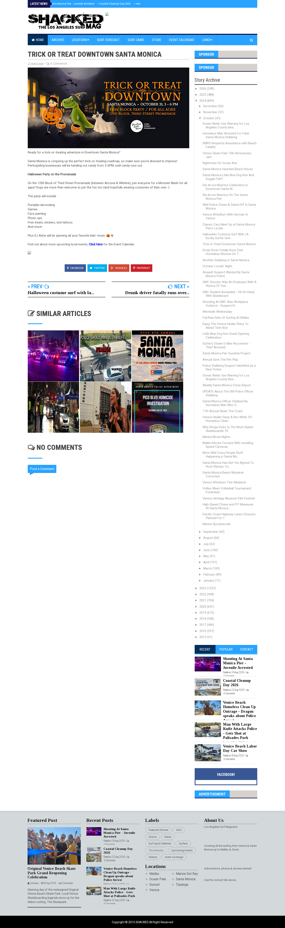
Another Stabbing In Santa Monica (226, 260)
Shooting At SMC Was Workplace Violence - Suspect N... (225, 303)
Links (206, 40)
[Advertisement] (111, 598)
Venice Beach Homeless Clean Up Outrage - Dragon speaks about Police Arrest (239, 711)
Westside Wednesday (217, 312)
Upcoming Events (182, 850)
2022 (203, 594)
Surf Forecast (108, 40)
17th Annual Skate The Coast (223, 411)
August (208, 538)
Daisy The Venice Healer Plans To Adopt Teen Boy (225, 326)
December (210, 106)
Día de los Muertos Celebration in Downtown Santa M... (225, 187)
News (167, 836)
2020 (203, 606)
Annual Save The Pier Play (220, 359)
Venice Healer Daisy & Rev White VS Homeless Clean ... (227, 419)
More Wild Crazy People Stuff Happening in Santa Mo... (223, 454)
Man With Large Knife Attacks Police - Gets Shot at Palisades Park (240, 731)
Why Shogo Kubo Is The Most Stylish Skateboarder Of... (228, 429)
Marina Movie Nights (216, 437)
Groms (153, 836)
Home (39, 40)
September (211, 532)
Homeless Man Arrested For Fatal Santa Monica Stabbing (226, 135)
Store (156, 40)
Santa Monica (185, 879)
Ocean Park (157, 879)
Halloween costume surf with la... (61, 292)
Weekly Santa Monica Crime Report (227, 385)
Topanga (182, 885)
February (209, 574)
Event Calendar (181, 40)
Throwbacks (156, 850)
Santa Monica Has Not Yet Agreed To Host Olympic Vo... (228, 464)
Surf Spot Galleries (160, 843)
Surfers (183, 843)
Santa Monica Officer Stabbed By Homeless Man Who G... (225, 403)
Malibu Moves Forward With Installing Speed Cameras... (228, 445)
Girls (179, 829)
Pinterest (143, 268)
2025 (203, 95)
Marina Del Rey (187, 874)
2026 (203, 88)
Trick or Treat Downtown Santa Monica (229, 244)
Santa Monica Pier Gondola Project (226, 353)
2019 (203, 612)
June (207, 550)
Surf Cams (136, 40)
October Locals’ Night (217, 266)
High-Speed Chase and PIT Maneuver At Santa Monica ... (228, 506)
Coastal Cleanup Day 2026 (114, 3)
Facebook (77, 268)
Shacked (142, 922)
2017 (203, 625)
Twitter (99, 268)
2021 (203, 600)
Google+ (121, 268)
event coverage (174, 857)
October (209, 118)
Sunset (154, 885)
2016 (203, 631)
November (210, 112)
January (209, 580)
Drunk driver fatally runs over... (157, 292)
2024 (203, 101)
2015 (203, 637)
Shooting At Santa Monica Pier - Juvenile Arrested (63, 3)
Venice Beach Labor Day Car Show (240, 748)
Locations (79, 40)
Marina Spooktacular (217, 524)
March (208, 568)
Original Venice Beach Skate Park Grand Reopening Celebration (52, 873)
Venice (154, 890)
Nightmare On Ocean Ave (220, 163)
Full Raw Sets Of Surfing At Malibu (226, 318)
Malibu (154, 874)
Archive (58, 40)
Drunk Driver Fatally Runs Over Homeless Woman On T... (223, 252)
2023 (203, 588)
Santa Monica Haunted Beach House (228, 169)
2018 (203, 619)
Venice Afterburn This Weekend (224, 482)
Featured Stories (158, 829)
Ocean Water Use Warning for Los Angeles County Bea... (226, 125)
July (206, 544)
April (206, 562)
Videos (153, 857)
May (206, 556)
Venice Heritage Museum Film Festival (229, 498)
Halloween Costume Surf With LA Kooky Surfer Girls (225, 236)
